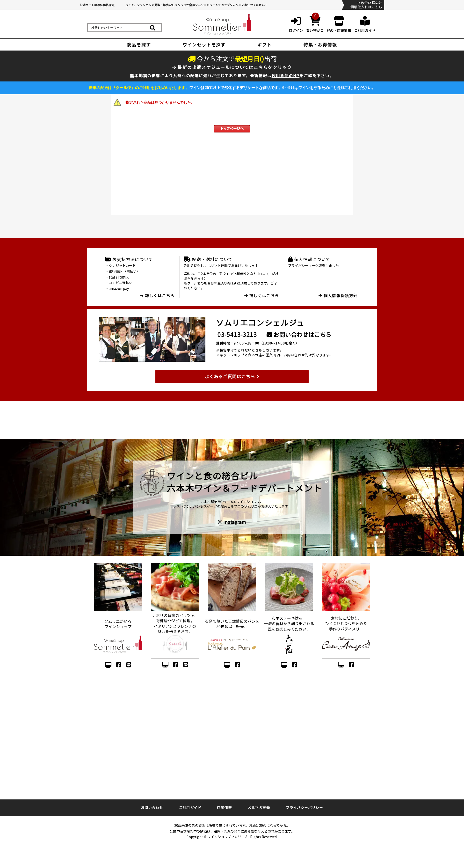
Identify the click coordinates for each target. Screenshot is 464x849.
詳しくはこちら (159, 295)
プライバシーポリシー (304, 807)
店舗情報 (224, 807)
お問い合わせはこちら (302, 334)
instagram (234, 522)
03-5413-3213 (237, 334)
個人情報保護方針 (340, 295)
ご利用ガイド (190, 807)
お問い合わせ (152, 807)
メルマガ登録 (259, 807)
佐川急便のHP (286, 75)
